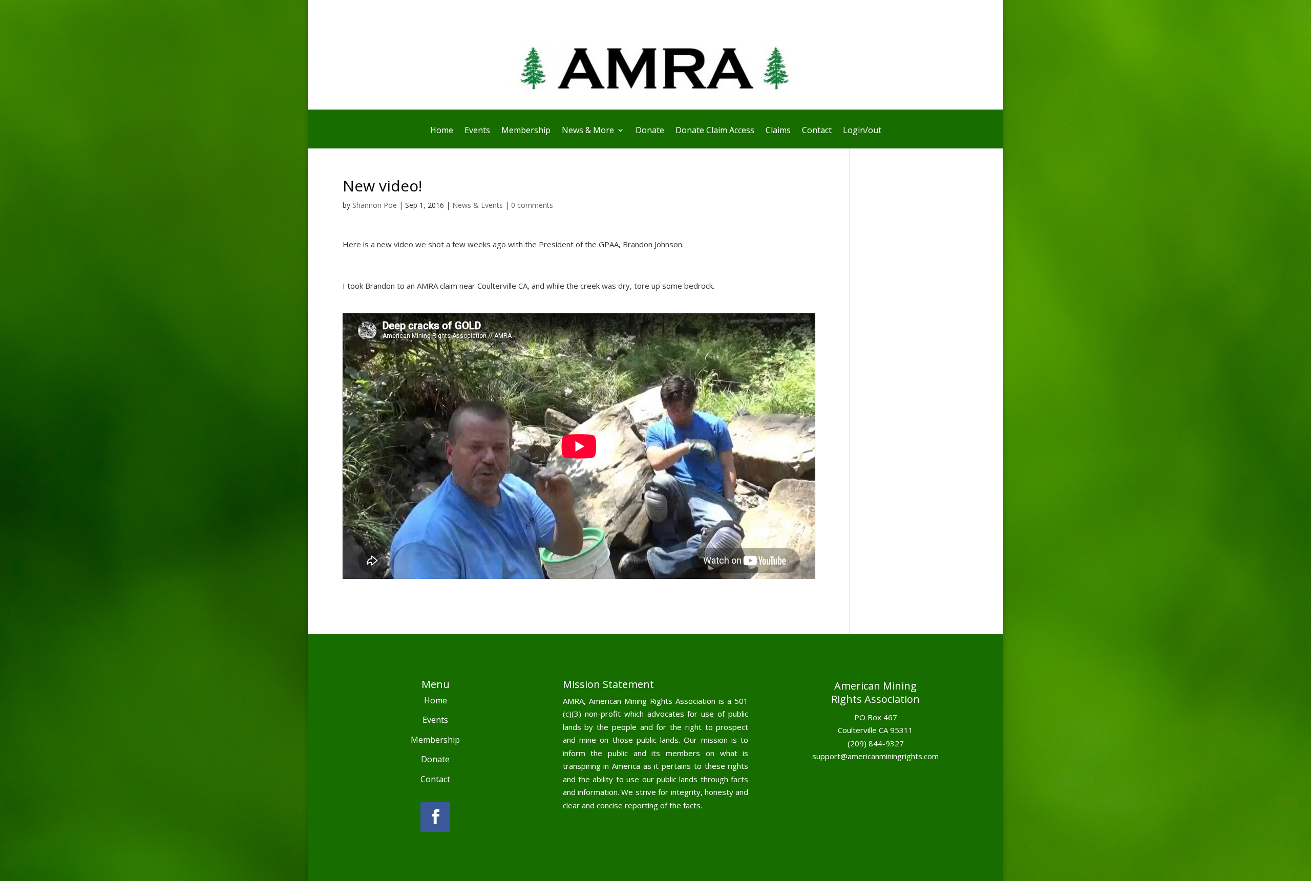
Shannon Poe (374, 205)
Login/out (862, 131)
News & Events (477, 205)
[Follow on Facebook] (435, 817)
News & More (588, 131)
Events (477, 131)
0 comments (532, 205)
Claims (778, 131)
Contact (817, 131)
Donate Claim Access (714, 131)
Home (441, 131)
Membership (526, 131)
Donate (650, 131)
